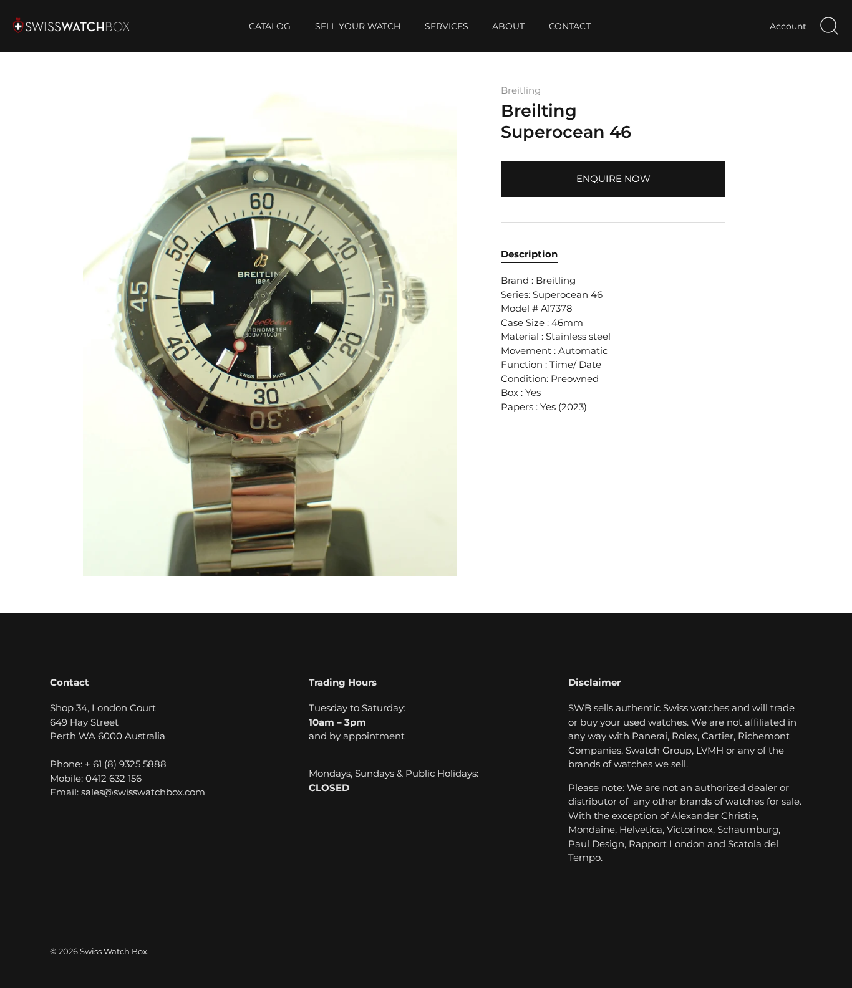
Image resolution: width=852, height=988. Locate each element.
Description (529, 254)
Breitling (521, 90)
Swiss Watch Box (113, 951)
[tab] (535, 254)
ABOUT (508, 26)
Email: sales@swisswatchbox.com (127, 792)
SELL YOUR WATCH (357, 26)
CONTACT (570, 26)
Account (788, 26)
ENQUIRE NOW (613, 179)
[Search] (829, 26)
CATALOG (270, 26)
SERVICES (446, 26)
